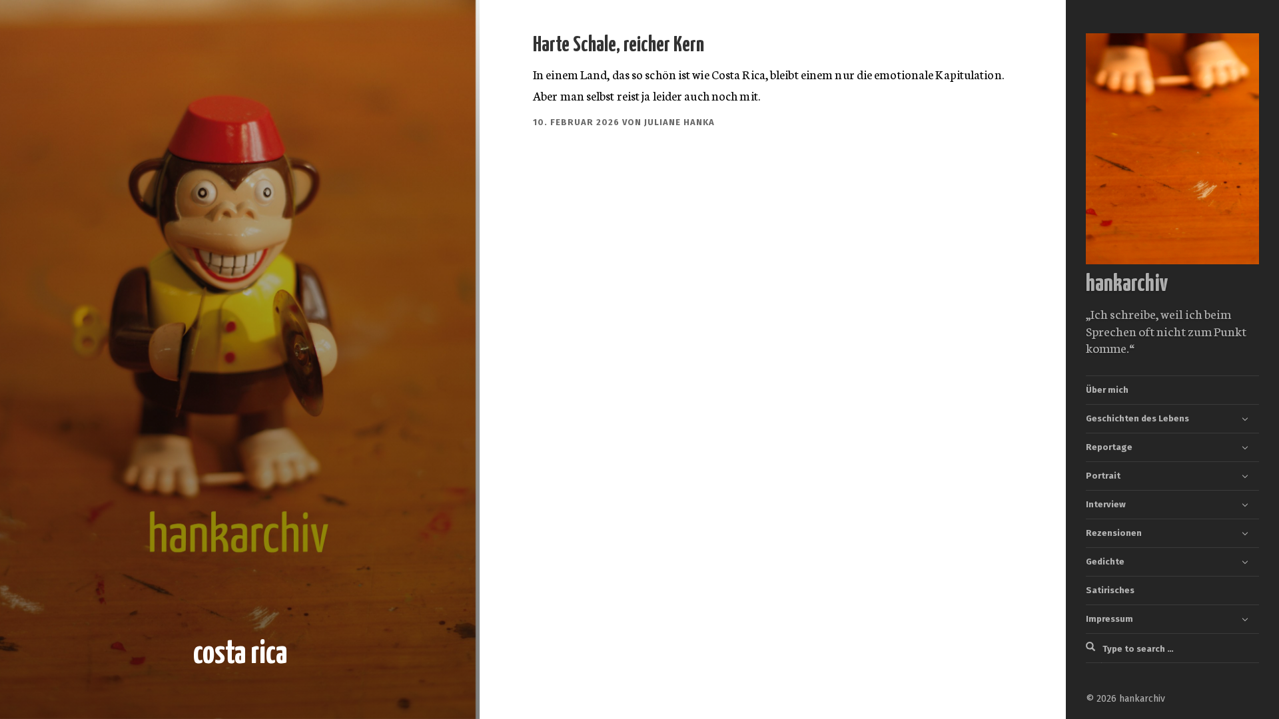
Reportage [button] (1109, 447)
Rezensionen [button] (1114, 533)
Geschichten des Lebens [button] (1137, 418)
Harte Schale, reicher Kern (618, 45)
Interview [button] (1106, 504)
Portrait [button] (1103, 476)
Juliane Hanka (679, 122)
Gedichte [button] (1105, 562)
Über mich (1107, 390)
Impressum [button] (1109, 619)
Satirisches (1110, 590)
